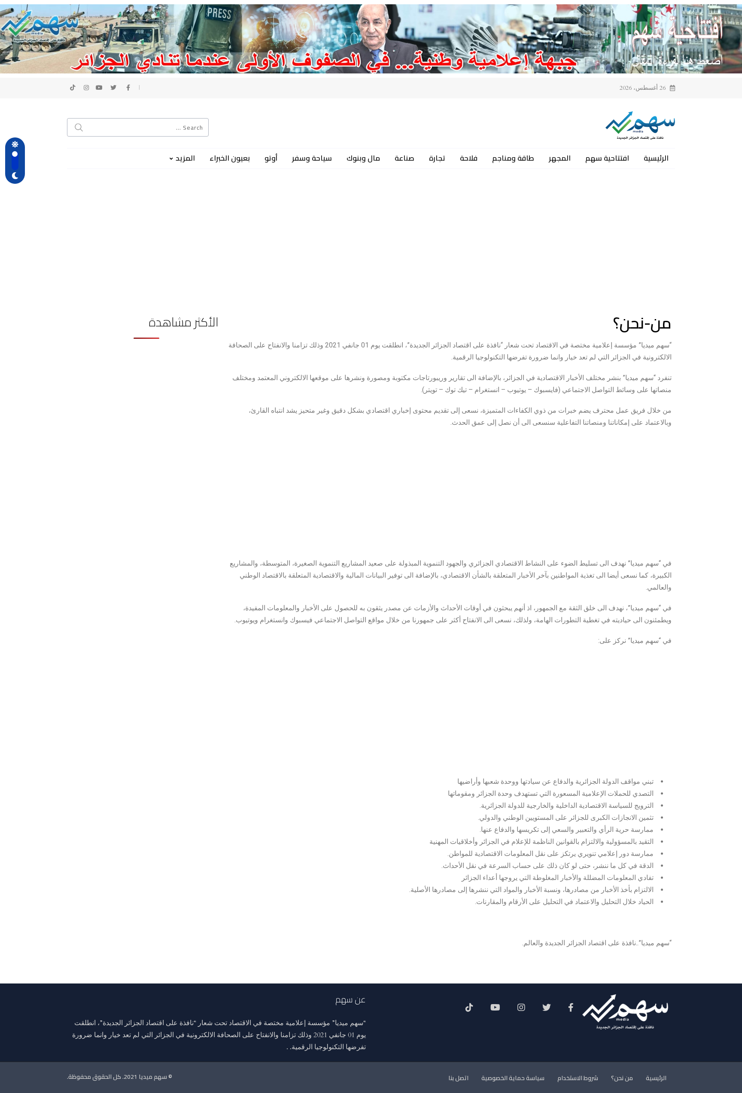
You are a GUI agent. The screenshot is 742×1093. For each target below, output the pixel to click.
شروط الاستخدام (577, 1078)
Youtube (495, 1010)
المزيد (185, 158)
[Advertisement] (371, 229)
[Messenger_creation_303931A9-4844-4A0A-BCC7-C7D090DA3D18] (371, 38)
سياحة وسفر (312, 158)
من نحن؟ (622, 1078)
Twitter (547, 1010)
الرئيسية (656, 158)
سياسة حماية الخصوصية (512, 1078)
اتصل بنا (458, 1078)
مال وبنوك (363, 158)
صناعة (404, 158)
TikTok (469, 1010)
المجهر (560, 158)
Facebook (571, 1010)
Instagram (521, 1010)
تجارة (437, 158)
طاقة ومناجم (513, 158)
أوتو (271, 158)
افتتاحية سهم (607, 158)
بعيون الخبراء (230, 158)
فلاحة (468, 158)
